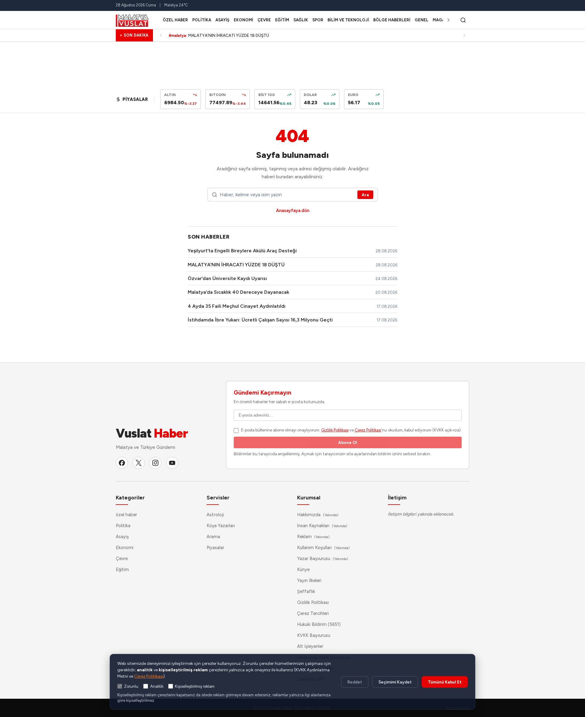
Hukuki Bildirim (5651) (319, 624)
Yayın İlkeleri (309, 580)
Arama (213, 536)
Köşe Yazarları (221, 525)
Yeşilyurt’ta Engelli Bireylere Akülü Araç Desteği (242, 251)
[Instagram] (155, 463)
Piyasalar (215, 547)
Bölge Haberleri (391, 20)
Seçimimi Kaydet (395, 682)
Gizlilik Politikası (335, 430)
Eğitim (282, 20)
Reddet (354, 682)
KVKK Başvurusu (313, 635)
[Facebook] (122, 463)
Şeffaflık (306, 591)
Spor (317, 20)
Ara (365, 194)
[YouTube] (172, 463)
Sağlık (300, 20)
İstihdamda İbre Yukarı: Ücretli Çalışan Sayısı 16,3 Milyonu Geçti (260, 320)
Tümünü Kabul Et (445, 682)
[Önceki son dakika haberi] (161, 35)
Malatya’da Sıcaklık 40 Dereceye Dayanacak (238, 292)
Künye (303, 569)
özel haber (175, 20)
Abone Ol (347, 442)
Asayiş (222, 20)
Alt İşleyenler (310, 646)
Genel (421, 20)
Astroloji (215, 514)
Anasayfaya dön (292, 210)
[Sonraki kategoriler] (448, 20)
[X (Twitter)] (139, 463)
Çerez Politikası (368, 430)
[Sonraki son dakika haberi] (464, 35)
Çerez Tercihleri (313, 613)
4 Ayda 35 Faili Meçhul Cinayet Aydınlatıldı (236, 306)
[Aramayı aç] (463, 20)
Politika (201, 20)
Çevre (264, 20)
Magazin (442, 20)
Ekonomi (243, 20)
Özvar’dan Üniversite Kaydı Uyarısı (227, 278)
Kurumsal (308, 497)
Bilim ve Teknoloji (348, 20)
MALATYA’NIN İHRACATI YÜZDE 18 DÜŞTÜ (236, 265)
